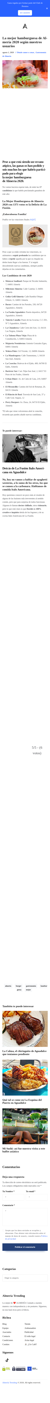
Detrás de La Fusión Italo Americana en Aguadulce (23, 470)
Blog (4, 1324)
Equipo (5, 1328)
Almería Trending (9, 1383)
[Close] (47, 8)
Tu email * (30, 1191)
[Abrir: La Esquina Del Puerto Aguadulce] (25, 1078)
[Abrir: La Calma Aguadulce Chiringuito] (25, 1029)
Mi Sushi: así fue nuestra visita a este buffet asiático (23, 1150)
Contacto (6, 1336)
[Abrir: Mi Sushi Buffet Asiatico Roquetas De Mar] (25, 1126)
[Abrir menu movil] (3, 26)
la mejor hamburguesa (16, 177)
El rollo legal (30, 1336)
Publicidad (29, 1332)
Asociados (6, 1332)
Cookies (5, 1344)
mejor (28, 990)
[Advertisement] (25, 634)
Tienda (27, 1324)
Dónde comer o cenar (25, 52)
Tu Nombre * (8, 1191)
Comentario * (8, 1205)
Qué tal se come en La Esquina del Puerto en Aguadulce (22, 1101)
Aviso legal (29, 1340)
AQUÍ (32, 219)
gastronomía (31, 986)
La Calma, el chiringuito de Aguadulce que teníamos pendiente (24, 1053)
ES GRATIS (25, 13)
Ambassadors (30, 1328)
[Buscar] (46, 25)
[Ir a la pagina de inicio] (25, 26)
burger (18, 986)
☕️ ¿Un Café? (31, 1344)
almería (8, 986)
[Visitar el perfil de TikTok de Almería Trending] (7, 1360)
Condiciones (7, 1340)
